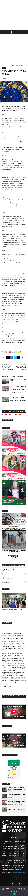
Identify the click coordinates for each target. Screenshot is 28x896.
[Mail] (12, 883)
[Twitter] (15, 357)
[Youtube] (19, 883)
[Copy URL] (8, 357)
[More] (22, 357)
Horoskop (8, 65)
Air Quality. (14, 759)
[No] (26, 891)
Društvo (3, 390)
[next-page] (5, 407)
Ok (14, 893)
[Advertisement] (14, 15)
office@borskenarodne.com (18, 872)
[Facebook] (11, 357)
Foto (3, 383)
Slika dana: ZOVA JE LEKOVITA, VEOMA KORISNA (21, 367)
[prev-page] (3, 407)
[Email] (18, 357)
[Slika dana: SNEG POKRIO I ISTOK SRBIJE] (5, 381)
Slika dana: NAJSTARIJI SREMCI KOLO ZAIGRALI (12, 609)
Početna (3, 65)
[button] (2, 32)
